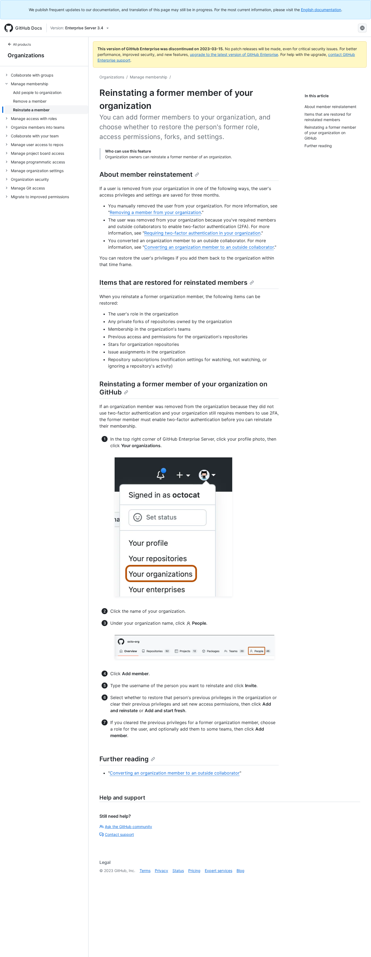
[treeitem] (46, 75)
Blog (240, 870)
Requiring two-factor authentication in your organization (202, 233)
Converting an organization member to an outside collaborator (209, 247)
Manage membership (148, 77)
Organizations (26, 55)
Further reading (124, 759)
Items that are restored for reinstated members (173, 282)
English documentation (321, 9)
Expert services (218, 870)
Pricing (194, 870)
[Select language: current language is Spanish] (362, 28)
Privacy (161, 870)
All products (22, 44)
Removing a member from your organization (155, 212)
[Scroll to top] (359, 945)
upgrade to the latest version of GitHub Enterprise (234, 54)
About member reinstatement (146, 174)
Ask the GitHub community (128, 826)
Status (178, 870)
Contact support (119, 834)
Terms (145, 870)
